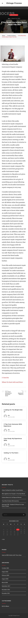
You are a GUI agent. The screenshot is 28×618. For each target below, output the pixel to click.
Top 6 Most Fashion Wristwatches (10, 501)
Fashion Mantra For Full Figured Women (11, 497)
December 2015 (6, 593)
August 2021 (5, 571)
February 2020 (5, 575)
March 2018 (5, 582)
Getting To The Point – (11, 453)
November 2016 (6, 589)
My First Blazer (5, 606)
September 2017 (6, 586)
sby (9, 18)
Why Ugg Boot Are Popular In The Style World (13, 493)
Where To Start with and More (12, 382)
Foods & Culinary (13, 14)
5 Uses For (5, 378)
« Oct (3, 539)
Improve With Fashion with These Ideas (12, 555)
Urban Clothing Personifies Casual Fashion (12, 490)
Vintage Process (14, 3)
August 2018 (5, 578)
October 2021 (5, 568)
